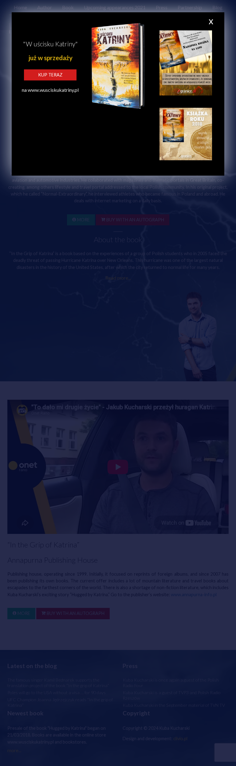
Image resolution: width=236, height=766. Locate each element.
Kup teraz (50, 74)
